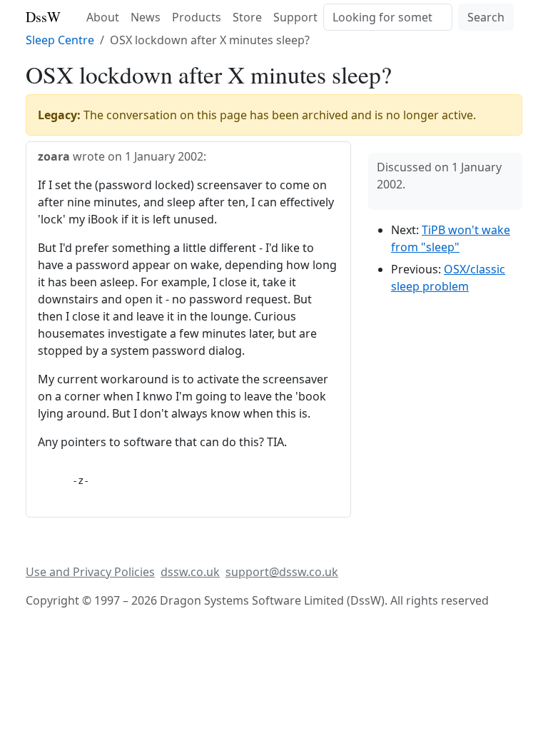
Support (295, 17)
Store (247, 17)
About (102, 17)
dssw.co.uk (190, 572)
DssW (43, 16)
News (146, 17)
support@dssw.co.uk (281, 572)
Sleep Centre (60, 40)
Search (485, 17)
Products (196, 17)
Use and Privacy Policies (90, 572)
